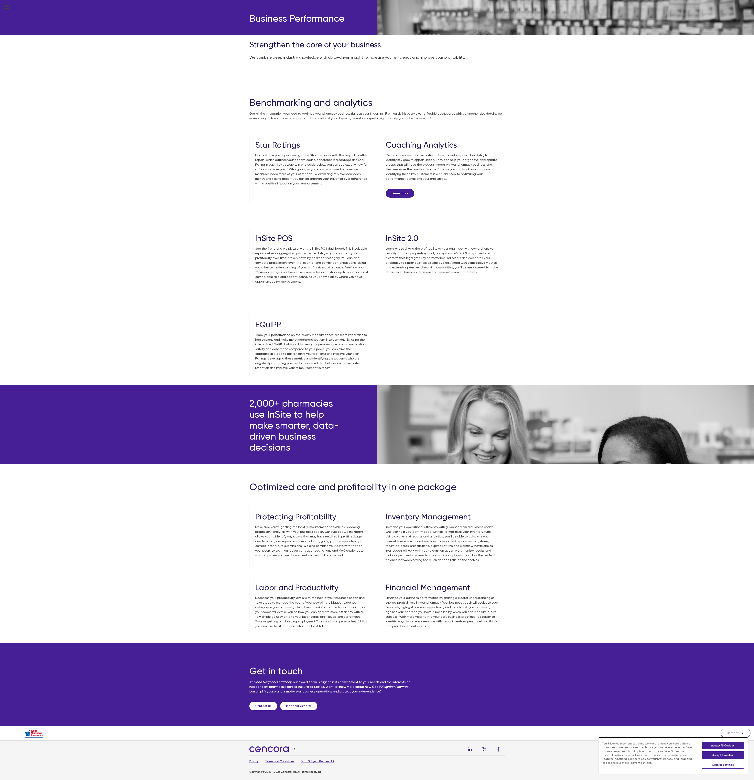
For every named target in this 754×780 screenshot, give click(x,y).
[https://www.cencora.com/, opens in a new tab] (272, 749)
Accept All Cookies (722, 745)
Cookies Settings (723, 764)
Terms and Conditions (279, 761)
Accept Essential (722, 755)
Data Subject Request (315, 761)
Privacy (253, 761)
